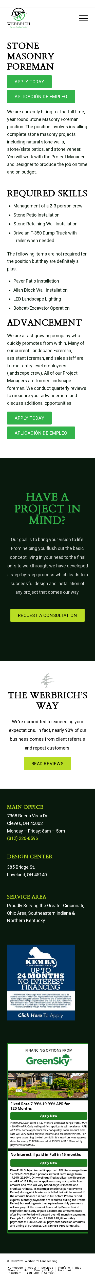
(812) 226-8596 (22, 838)
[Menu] (81, 18)
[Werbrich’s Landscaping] (39, 18)
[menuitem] (81, 18)
